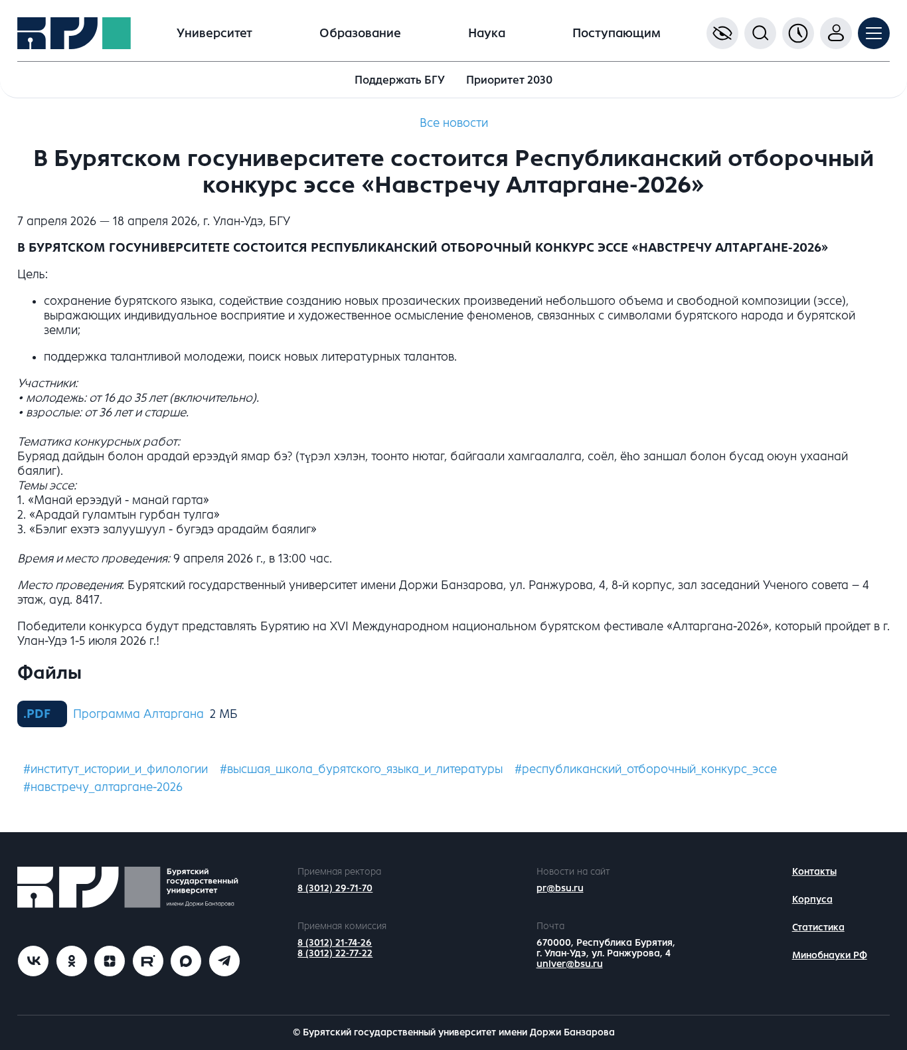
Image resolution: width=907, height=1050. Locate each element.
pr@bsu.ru (560, 888)
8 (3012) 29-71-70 (334, 888)
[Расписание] (798, 33)
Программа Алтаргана (138, 714)
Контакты (814, 872)
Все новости (454, 123)
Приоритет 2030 (509, 80)
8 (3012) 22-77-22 (334, 953)
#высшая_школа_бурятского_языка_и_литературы (361, 769)
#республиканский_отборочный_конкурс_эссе (646, 769)
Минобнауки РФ (829, 955)
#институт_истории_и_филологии (115, 769)
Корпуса (812, 900)
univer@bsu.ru (569, 964)
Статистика (818, 927)
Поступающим (616, 33)
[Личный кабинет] (836, 33)
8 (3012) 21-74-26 (334, 943)
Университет (214, 33)
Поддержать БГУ (400, 80)
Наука (486, 33)
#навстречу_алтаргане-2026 (103, 787)
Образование (360, 33)
